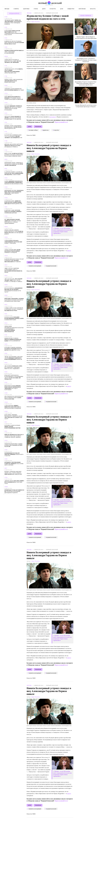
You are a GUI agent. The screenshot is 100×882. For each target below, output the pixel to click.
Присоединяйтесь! (61, 122)
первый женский (51, 266)
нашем (69, 250)
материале (52, 117)
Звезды (29, 13)
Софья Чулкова (35, 21)
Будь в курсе (14, 13)
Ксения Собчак (33, 130)
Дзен (29, 126)
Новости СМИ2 (31, 135)
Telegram (38, 126)
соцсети (56, 130)
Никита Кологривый (35, 266)
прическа (45, 130)
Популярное (85, 16)
